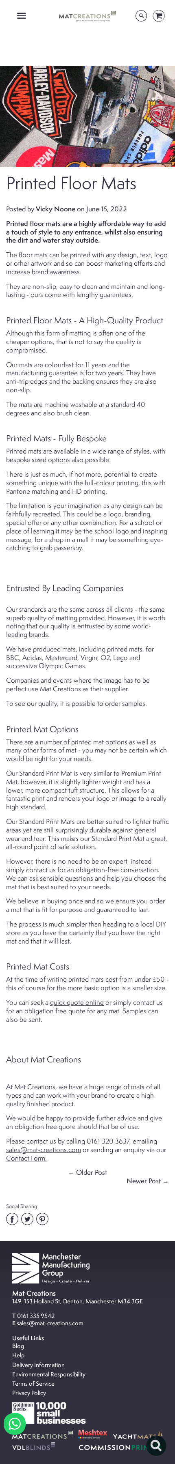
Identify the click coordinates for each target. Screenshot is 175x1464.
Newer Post (144, 1180)
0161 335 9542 (36, 1316)
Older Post (91, 1172)
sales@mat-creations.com (50, 1323)
